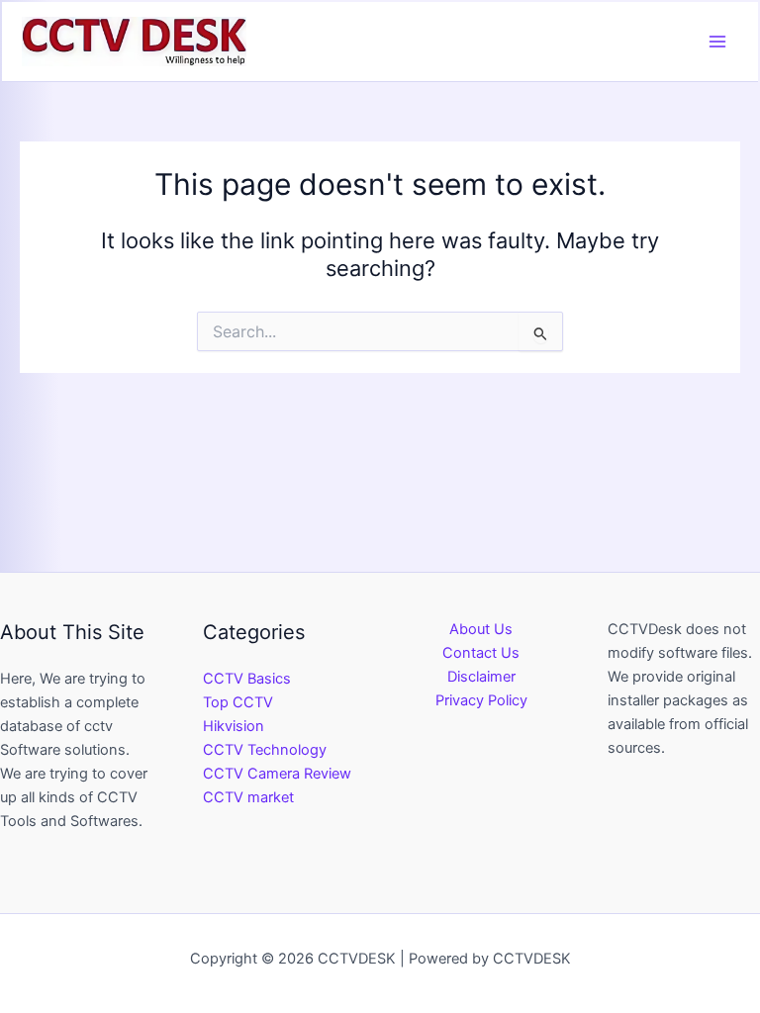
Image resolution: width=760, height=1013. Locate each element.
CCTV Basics (247, 679)
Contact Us (481, 653)
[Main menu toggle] (717, 41)
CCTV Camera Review (277, 774)
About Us (481, 629)
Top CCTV (238, 702)
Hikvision (233, 726)
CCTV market (248, 797)
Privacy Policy (481, 700)
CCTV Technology (265, 750)
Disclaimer (481, 677)
